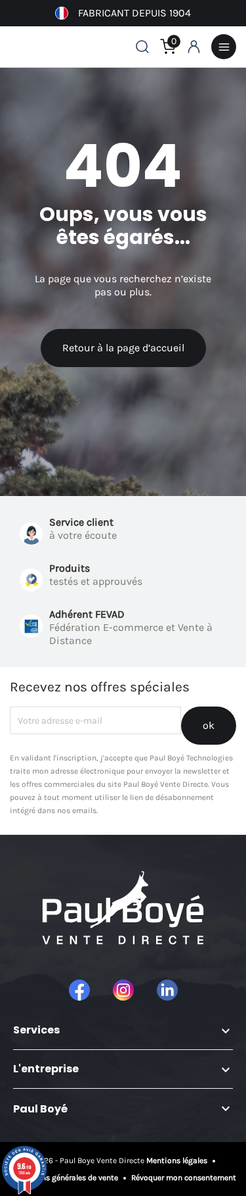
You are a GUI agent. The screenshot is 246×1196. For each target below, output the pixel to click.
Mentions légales (177, 1160)
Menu (223, 46)
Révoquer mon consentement (182, 1177)
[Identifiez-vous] (193, 47)
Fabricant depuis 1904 (134, 13)
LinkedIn (167, 990)
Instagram (123, 990)
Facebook (79, 990)
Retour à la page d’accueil (123, 347)
